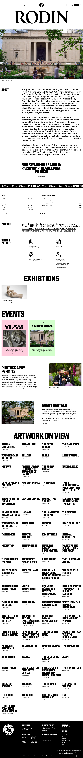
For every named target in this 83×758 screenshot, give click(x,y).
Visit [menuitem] (3, 5)
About (63, 733)
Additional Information (47, 213)
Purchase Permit (5, 392)
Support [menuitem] (24, 5)
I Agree (79, 755)
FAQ (63, 744)
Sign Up (44, 730)
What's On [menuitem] (7, 5)
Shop (63, 738)
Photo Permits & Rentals (47, 28)
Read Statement (46, 740)
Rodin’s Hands (7, 301)
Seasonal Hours (5, 213)
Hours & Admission (11, 28)
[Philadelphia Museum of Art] (41, 5)
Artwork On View (58, 28)
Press (63, 736)
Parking (19, 28)
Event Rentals (65, 740)
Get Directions (41, 176)
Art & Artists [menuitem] (14, 5)
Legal (63, 746)
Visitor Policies (25, 28)
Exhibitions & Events (35, 28)
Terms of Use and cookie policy (66, 753)
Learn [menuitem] (19, 5)
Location (3, 28)
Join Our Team (65, 734)
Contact (64, 742)
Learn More (44, 423)
